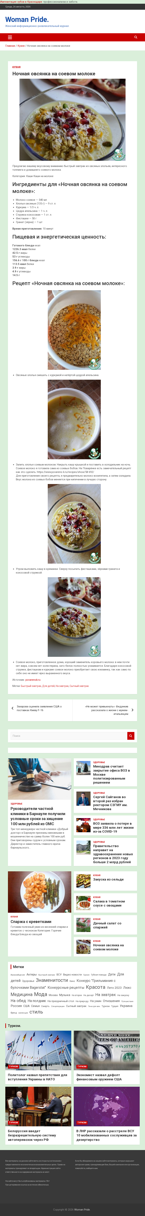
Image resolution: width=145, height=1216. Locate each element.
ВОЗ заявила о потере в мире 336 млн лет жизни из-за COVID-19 (113, 827)
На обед (18, 1000)
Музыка (64, 995)
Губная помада (98, 975)
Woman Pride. (27, 19)
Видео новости (72, 974)
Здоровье (16, 804)
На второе (77, 995)
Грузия (86, 975)
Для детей (48, 686)
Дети (111, 974)
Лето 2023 (114, 987)
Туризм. (14, 1026)
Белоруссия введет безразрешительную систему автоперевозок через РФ (32, 1135)
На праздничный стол (61, 1001)
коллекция (23, 1013)
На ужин (95, 1001)
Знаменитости (52, 980)
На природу (82, 1001)
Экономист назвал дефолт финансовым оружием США (99, 1077)
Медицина (22, 994)
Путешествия (127, 1001)
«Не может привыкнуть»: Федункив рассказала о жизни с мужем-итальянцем (106, 710)
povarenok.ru (32, 679)
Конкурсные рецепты (66, 987)
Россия (16, 1006)
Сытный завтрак (79, 686)
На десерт (88, 995)
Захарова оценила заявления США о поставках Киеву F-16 (39, 708)
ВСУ (59, 974)
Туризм (106, 1006)
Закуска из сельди (108, 879)
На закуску (123, 995)
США (26, 1006)
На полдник (37, 1001)
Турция (114, 1006)
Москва (53, 995)
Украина (126, 1006)
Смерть (45, 1006)
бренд (14, 1013)
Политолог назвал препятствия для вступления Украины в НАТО (37, 1077)
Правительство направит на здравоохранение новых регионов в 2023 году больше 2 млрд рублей (113, 854)
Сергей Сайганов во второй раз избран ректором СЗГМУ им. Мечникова (110, 803)
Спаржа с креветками (31, 921)
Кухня (16, 67)
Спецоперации (58, 1006)
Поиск (130, 736)
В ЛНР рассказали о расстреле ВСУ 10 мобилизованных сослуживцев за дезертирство (106, 1135)
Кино (72, 981)
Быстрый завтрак (31, 686)
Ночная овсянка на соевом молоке (108, 947)
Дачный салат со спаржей (107, 925)
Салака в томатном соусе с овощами (109, 903)
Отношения (111, 1001)
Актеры (32, 974)
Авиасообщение (18, 975)
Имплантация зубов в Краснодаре (21, 1)
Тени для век (94, 1006)
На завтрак (62, 686)
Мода (40, 994)
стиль (36, 1012)
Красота (95, 987)
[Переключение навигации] (10, 37)
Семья (35, 1006)
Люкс (127, 987)
